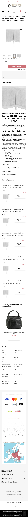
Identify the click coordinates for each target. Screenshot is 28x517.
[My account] (14, 12)
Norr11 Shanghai (5, 386)
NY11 (15, 369)
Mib (15, 359)
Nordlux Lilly (5, 376)
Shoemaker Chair (18, 374)
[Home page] (14, 5)
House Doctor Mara (6, 366)
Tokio (15, 381)
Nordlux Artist (5, 372)
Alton (3, 350)
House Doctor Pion (18, 350)
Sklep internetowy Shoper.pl (14, 506)
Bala (3, 352)
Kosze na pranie (6, 171)
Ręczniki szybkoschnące (9, 174)
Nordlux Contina (5, 374)
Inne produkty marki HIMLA (10, 168)
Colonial (4, 355)
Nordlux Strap (5, 379)
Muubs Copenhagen (18, 364)
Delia (3, 357)
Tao (15, 379)
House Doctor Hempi (6, 364)
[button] (3, 12)
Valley (15, 383)
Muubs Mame (17, 366)
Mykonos (4, 369)
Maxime (16, 357)
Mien (15, 361)
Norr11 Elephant (5, 381)
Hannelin (4, 361)
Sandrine (16, 372)
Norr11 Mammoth (6, 383)
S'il (14, 376)
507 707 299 (18, 493)
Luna (15, 355)
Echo (3, 359)
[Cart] (19, 12)
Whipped (16, 386)
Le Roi (15, 352)
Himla (8, 73)
